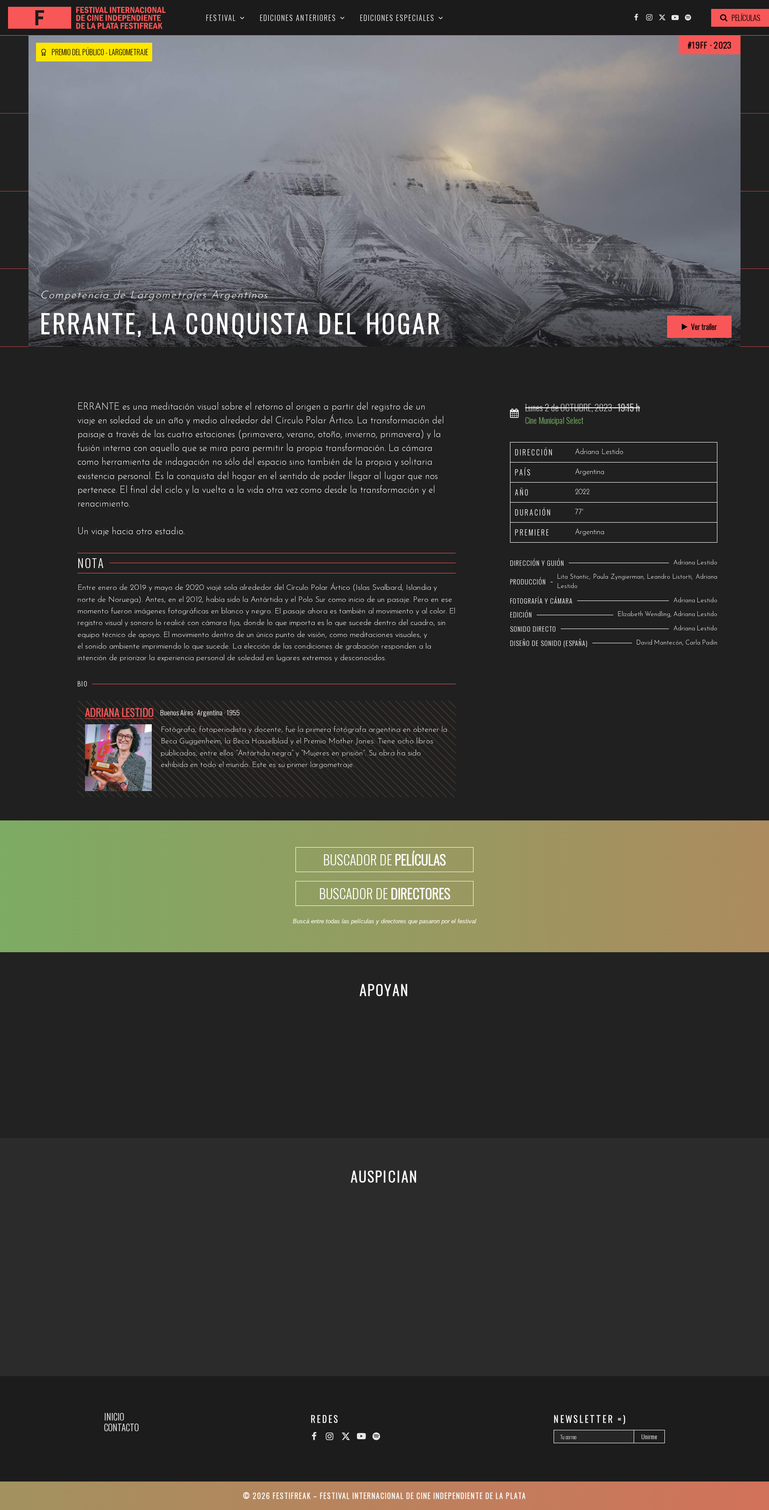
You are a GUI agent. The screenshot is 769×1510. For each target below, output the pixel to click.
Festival (221, 17)
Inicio (114, 1416)
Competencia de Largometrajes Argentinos (154, 295)
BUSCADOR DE (384, 859)
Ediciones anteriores (298, 17)
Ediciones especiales (397, 17)
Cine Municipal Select (554, 420)
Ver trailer (703, 326)
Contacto (121, 1427)
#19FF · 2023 (710, 44)
